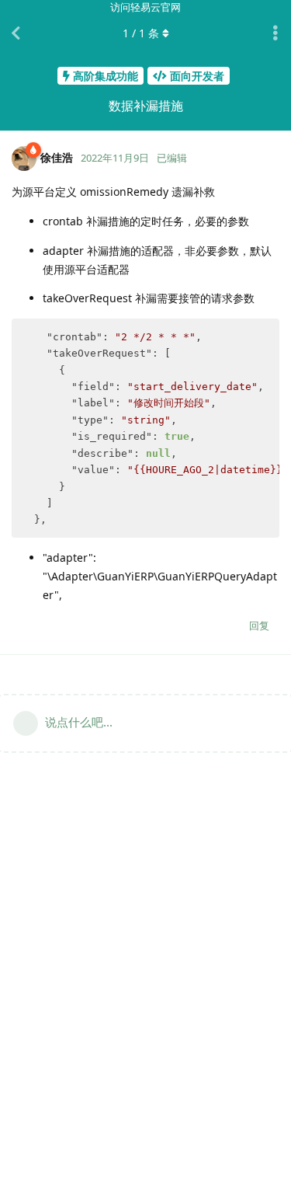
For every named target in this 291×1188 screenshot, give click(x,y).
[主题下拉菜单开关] (275, 33)
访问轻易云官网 (145, 7)
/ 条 (141, 33)
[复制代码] (260, 337)
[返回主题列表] (15, 33)
